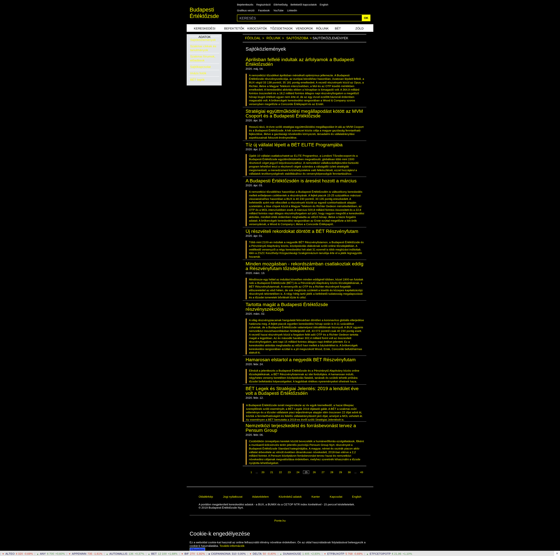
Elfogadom (197, 549)
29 (340, 472)
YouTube (278, 10)
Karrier (316, 496)
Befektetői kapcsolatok (303, 4)
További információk (232, 545)
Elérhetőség (281, 4)
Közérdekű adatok (290, 496)
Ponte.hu (280, 520)
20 (262, 472)
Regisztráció (263, 4)
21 (271, 472)
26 (314, 472)
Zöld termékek (359, 29)
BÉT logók (197, 79)
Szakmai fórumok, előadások (202, 58)
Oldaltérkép (206, 496)
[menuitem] (205, 28)
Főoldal (253, 38)
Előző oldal (246, 472)
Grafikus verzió (245, 10)
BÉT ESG (338, 29)
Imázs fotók (198, 73)
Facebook (264, 10)
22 (280, 472)
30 (349, 472)
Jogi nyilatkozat (232, 496)
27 (323, 472)
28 (331, 472)
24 (297, 472)
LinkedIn (292, 10)
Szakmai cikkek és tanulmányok (203, 48)
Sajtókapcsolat (200, 66)
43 (361, 472)
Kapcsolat (336, 496)
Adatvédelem (260, 496)
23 (289, 472)
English (324, 4)
